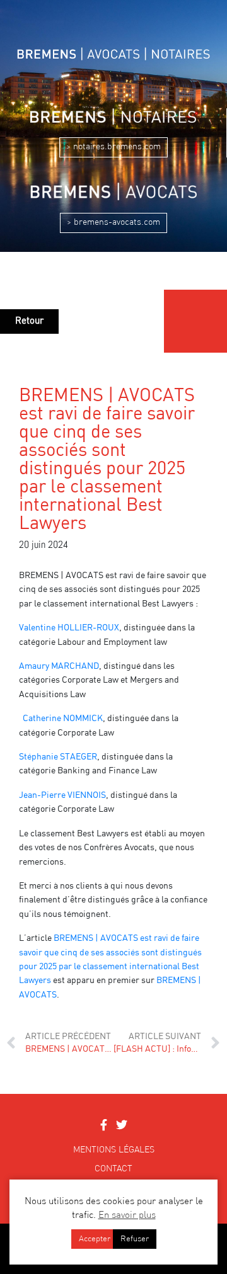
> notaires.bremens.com (113, 146)
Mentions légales (113, 1150)
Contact (113, 1168)
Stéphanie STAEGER (58, 757)
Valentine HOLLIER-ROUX (69, 627)
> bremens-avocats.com (113, 222)
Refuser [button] (134, 1239)
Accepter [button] (94, 1239)
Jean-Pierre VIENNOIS (62, 795)
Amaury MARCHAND (59, 666)
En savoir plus (127, 1215)
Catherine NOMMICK (63, 718)
